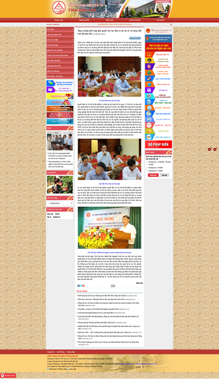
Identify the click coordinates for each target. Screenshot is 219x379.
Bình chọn (153, 175)
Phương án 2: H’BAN (156, 167)
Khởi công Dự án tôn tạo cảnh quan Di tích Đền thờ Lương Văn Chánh (107, 295)
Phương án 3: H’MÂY (156, 171)
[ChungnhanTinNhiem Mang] (57, 369)
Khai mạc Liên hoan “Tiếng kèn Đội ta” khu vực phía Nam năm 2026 (106, 299)
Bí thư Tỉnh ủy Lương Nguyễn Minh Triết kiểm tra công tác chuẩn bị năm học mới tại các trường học (60, 156)
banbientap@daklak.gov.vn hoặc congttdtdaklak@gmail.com (138, 364)
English (166, 1)
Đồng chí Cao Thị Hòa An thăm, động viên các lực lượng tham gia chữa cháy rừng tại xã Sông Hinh (110, 337)
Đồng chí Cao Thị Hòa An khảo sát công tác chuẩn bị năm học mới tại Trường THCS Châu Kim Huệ (108, 304)
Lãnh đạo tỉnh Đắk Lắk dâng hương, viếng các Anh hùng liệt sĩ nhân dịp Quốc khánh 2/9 (108, 317)
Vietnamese (159, 1)
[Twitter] (81, 285)
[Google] (83, 285)
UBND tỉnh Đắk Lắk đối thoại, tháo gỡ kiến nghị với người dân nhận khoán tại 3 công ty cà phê (109, 327)
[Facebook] (79, 285)
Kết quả (164, 175)
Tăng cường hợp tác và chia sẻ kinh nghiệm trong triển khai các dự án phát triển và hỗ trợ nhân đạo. (60, 164)
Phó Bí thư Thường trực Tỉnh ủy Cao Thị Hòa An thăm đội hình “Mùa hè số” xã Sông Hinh (108, 343)
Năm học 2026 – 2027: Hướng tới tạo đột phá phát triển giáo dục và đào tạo (109, 332)
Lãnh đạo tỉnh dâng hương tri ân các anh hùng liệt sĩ (101, 313)
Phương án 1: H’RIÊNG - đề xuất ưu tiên (160, 163)
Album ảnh (51, 172)
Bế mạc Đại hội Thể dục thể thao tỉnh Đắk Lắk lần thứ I (102, 322)
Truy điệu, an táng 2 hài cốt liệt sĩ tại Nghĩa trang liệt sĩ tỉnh (103, 309)
